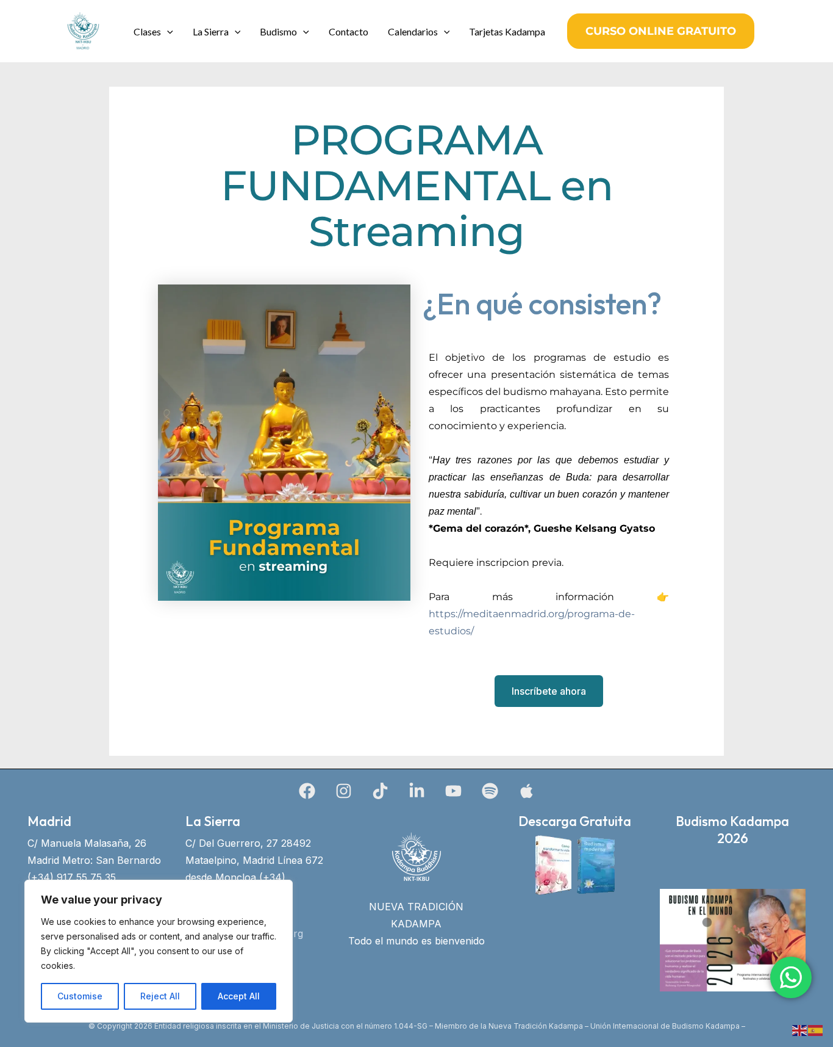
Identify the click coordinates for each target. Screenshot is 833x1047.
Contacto (348, 31)
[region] (158, 951)
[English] (800, 1029)
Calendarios (413, 31)
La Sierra (211, 31)
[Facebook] (307, 791)
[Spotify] (490, 791)
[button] (167, 31)
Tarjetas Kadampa (507, 31)
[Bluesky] (526, 791)
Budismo (278, 31)
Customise (79, 996)
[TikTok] (380, 791)
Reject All (160, 996)
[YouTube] (453, 791)
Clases (147, 31)
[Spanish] (816, 1029)
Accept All (239, 996)
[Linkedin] (417, 791)
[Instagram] (343, 791)
